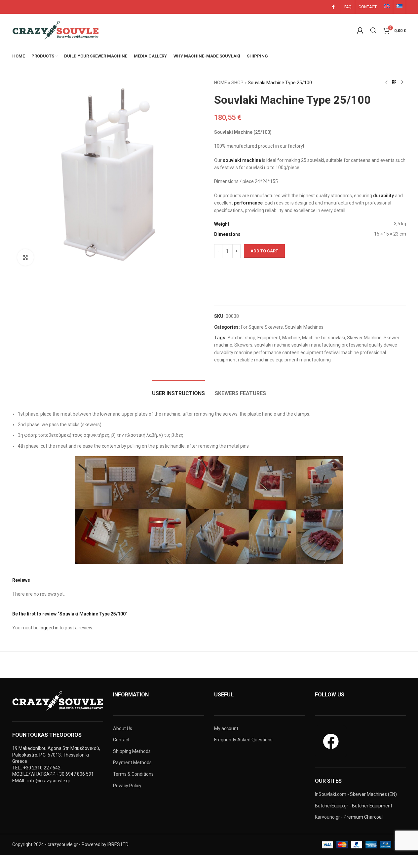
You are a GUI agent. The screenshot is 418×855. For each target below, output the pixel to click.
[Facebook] (331, 741)
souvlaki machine (242, 160)
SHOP (237, 82)
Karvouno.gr (327, 817)
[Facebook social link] (333, 7)
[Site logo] (56, 30)
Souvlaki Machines (304, 327)
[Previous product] (386, 83)
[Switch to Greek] (399, 7)
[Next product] (402, 83)
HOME (220, 82)
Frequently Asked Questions (243, 739)
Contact (121, 739)
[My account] (360, 30)
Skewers (243, 345)
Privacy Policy (127, 785)
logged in (49, 627)
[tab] (178, 390)
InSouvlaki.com (330, 794)
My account (226, 728)
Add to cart (264, 250)
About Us (122, 728)
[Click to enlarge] (25, 257)
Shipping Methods (132, 751)
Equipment (268, 337)
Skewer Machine (364, 337)
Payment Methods (132, 762)
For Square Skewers (262, 327)
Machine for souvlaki (323, 337)
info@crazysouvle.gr (48, 780)
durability (383, 195)
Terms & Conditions (133, 774)
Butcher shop (241, 337)
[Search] (373, 30)
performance (248, 202)
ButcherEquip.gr (331, 805)
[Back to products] (394, 83)
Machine (291, 337)
